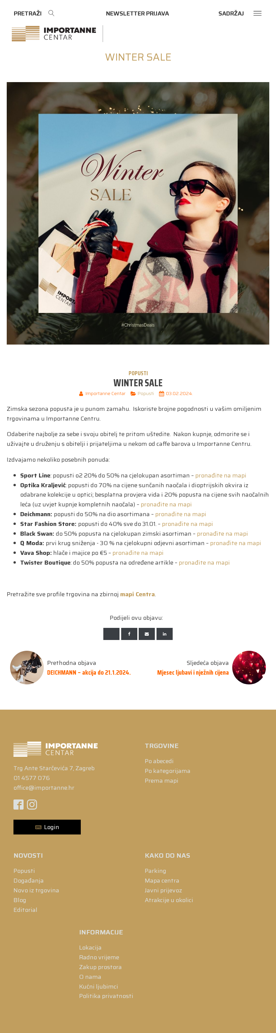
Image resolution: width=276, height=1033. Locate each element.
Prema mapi (161, 780)
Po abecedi (159, 761)
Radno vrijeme (99, 957)
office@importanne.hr (43, 787)
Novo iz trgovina (36, 890)
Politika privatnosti (106, 996)
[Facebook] (129, 634)
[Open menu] (257, 13)
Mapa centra (162, 880)
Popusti (138, 373)
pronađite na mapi (220, 475)
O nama (90, 977)
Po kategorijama (168, 771)
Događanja (28, 880)
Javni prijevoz (163, 890)
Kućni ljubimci (98, 986)
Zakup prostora (100, 967)
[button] (47, 827)
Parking (155, 871)
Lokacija (90, 947)
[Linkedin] (165, 634)
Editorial (25, 910)
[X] (111, 634)
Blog (19, 900)
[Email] (147, 634)
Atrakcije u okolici (169, 900)
